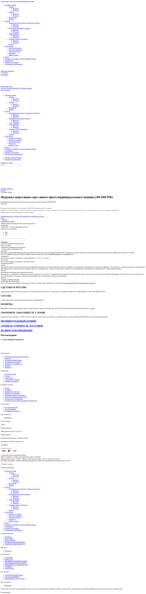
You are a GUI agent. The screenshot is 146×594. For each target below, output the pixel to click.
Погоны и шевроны (15, 50)
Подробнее (4, 75)
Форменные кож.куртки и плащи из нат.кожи (24, 23)
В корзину (4, 242)
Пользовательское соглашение (15, 395)
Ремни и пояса (14, 55)
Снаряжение (9, 60)
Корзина (7, 90)
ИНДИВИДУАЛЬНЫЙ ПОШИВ (18, 321)
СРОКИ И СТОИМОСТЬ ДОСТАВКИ (22, 325)
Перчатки (12, 53)
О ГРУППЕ (9, 557)
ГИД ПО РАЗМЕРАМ (12, 577)
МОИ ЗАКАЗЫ (10, 540)
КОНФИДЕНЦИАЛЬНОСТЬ (15, 544)
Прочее (11, 19)
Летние (11, 12)
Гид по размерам (10, 409)
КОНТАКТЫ (9, 568)
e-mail (92, 308)
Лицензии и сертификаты (13, 364)
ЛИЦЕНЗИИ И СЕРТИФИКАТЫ (16, 565)
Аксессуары (9, 46)
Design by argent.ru (7, 464)
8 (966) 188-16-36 (6, 86)
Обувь (7, 57)
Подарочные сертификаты (14, 64)
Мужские (16, 10)
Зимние (11, 7)
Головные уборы (10, 5)
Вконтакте (8, 418)
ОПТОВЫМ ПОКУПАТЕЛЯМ (15, 563)
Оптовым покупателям (12, 159)
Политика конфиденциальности (16, 397)
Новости (8, 358)
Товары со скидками (12, 62)
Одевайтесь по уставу (12, 411)
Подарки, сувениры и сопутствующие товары (20, 59)
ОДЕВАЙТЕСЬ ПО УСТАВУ (15, 579)
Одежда (7, 21)
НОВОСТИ (9, 559)
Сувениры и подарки (12, 379)
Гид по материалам (11, 407)
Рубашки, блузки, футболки (18, 39)
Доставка (9, 88)
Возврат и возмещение (12, 393)
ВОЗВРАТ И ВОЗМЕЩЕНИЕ (17, 330)
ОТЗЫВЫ (8, 566)
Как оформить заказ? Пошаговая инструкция (80, 283)
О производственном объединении (17, 357)
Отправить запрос (26, 88)
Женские (16, 8)
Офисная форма (14, 34)
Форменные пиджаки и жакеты (19, 28)
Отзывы (7, 365)
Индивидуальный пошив (13, 158)
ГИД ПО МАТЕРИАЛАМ (14, 575)
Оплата (3, 88)
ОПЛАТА (8, 537)
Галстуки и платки (15, 48)
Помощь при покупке (12, 392)
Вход (2, 90)
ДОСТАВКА (9, 539)
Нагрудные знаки (15, 51)
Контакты (16, 88)
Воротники (12, 17)
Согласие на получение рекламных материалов (21, 401)
